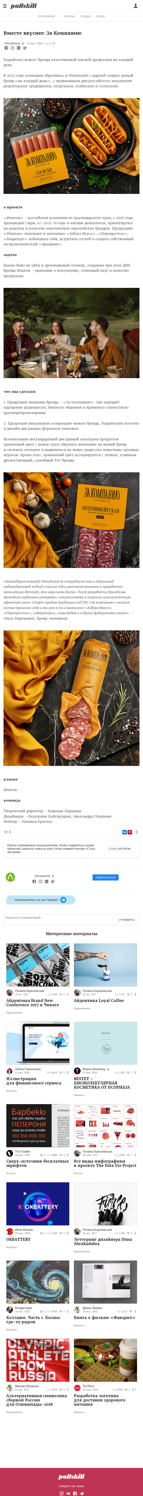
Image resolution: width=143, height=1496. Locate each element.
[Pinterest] (130, 832)
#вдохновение (14, 1012)
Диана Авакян (92, 1308)
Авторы (69, 16)
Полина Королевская (29, 991)
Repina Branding (94, 1069)
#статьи (10, 1173)
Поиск (100, 16)
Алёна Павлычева (28, 1069)
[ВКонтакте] (124, 832)
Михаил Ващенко (27, 1386)
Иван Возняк (24, 1229)
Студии (85, 16)
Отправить (126, 919)
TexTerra (88, 1386)
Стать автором (120, 848)
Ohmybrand (12, 43)
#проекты (11, 1090)
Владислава (23, 1308)
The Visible (22, 1151)
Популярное (46, 16)
